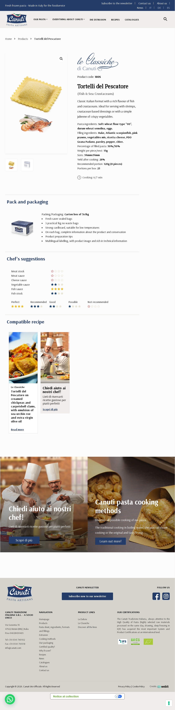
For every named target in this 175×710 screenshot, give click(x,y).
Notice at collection (66, 696)
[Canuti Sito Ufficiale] (16, 19)
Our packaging (46, 642)
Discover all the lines (87, 627)
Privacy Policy (124, 686)
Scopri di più (24, 540)
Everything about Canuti (68, 19)
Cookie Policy (138, 686)
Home (8, 38)
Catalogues (132, 19)
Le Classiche (83, 623)
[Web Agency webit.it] (163, 686)
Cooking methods (47, 638)
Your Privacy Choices (98, 696)
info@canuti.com (13, 647)
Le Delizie (82, 619)
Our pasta (39, 19)
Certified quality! (47, 646)
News (140, 7)
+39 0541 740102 (16, 639)
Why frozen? (45, 650)
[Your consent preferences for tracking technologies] (169, 703)
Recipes (115, 19)
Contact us (144, 3)
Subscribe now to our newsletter (87, 596)
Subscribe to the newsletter (116, 3)
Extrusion (43, 634)
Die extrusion (98, 19)
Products (23, 38)
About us (162, 3)
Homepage (44, 619)
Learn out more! (110, 541)
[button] (61, 59)
